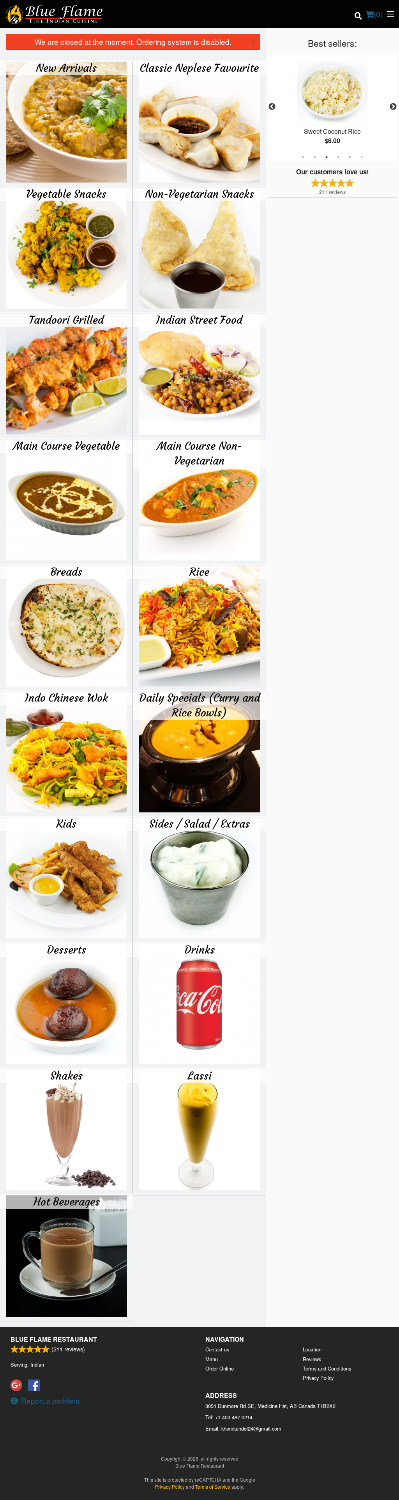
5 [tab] (350, 157)
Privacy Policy (318, 1377)
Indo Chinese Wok (66, 697)
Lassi (199, 1075)
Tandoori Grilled (66, 319)
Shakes (66, 1075)
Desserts (66, 949)
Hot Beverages (67, 1201)
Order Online (219, 1368)
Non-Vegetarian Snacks (199, 193)
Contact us (217, 1349)
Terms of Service (212, 1486)
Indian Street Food (199, 319)
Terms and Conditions (327, 1368)
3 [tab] (326, 157)
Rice (199, 571)
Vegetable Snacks (66, 193)
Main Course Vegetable (66, 445)
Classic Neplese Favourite (199, 67)
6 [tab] (361, 157)
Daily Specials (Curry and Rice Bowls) (199, 705)
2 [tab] (315, 157)
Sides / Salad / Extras (199, 823)
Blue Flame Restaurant (54, 1339)
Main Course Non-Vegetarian (199, 453)
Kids (66, 823)
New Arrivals (66, 67)
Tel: (228, 1417)
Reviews (312, 1359)
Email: (243, 1428)
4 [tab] (338, 157)
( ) (378, 14)
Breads (66, 571)
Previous (272, 107)
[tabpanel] (332, 107)
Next (393, 107)
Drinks (199, 949)
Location (312, 1349)
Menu (211, 1359)
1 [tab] (303, 157)
